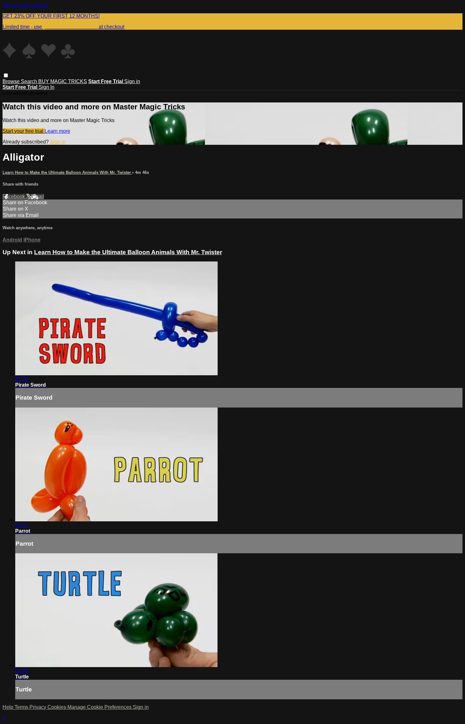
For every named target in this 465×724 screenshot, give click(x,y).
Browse (12, 81)
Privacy (38, 707)
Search (29, 81)
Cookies (57, 707)
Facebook (14, 196)
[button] (6, 75)
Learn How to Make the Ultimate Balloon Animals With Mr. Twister (67, 172)
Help (9, 707)
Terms (22, 707)
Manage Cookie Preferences (100, 707)
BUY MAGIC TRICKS (62, 81)
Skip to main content (25, 5)
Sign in (132, 81)
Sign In (46, 87)
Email (37, 196)
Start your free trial (24, 131)
